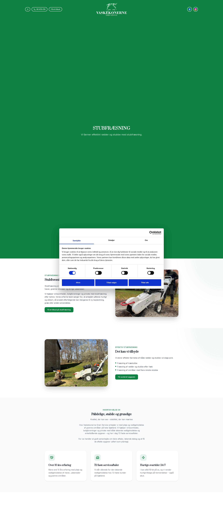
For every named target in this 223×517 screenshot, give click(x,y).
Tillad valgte (111, 283)
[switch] (98, 273)
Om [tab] (146, 240)
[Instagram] (195, 9)
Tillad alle (145, 283)
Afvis (78, 283)
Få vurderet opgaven (126, 377)
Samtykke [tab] (77, 241)
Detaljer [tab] (111, 240)
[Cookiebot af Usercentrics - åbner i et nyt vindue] (151, 232)
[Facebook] (189, 9)
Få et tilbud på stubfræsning (59, 310)
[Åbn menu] (27, 9)
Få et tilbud (55, 9)
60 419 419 (40, 9)
